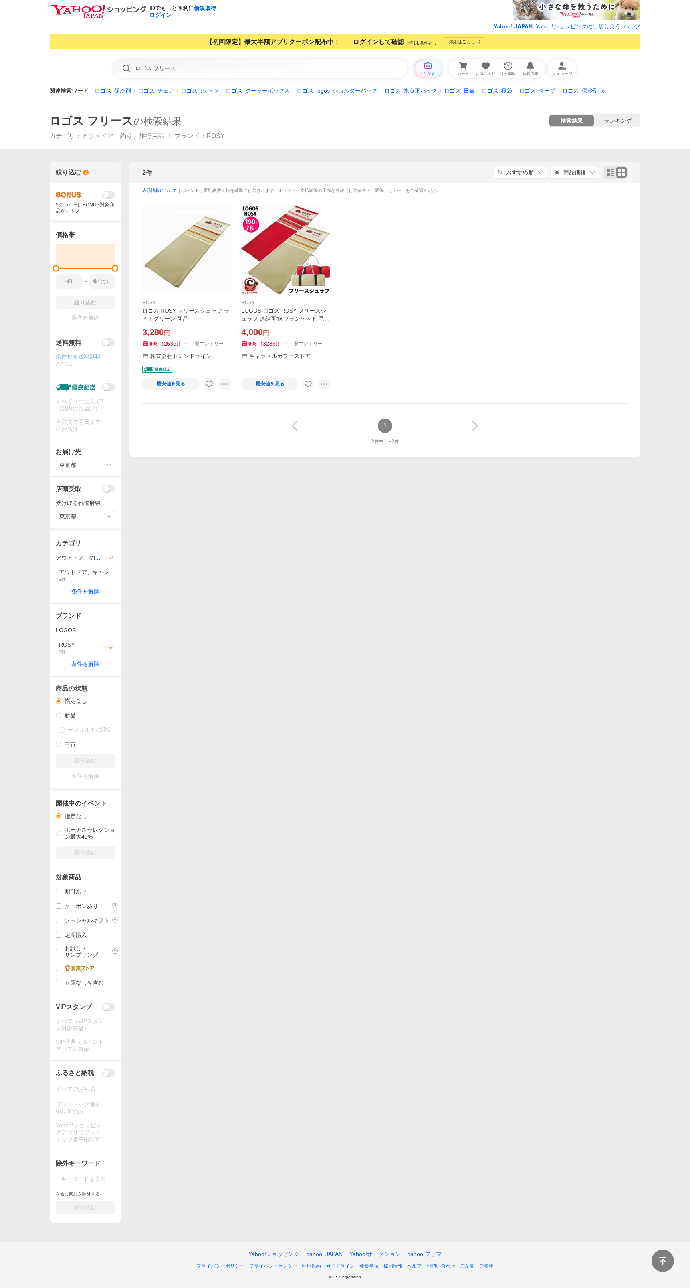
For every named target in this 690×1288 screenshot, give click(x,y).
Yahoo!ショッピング (273, 1254)
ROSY (149, 302)
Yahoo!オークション (375, 1254)
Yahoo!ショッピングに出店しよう (578, 26)
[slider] (56, 268)
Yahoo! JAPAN (513, 26)
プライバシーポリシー (220, 1266)
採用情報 (392, 1266)
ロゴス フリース (91, 121)
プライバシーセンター (273, 1266)
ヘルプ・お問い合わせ (431, 1266)
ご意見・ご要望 (477, 1266)
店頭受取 (68, 488)
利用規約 (311, 1266)
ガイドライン (340, 1266)
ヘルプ (632, 26)
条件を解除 (85, 591)
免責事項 (369, 1266)
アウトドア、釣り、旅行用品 (123, 136)
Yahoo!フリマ (424, 1254)
